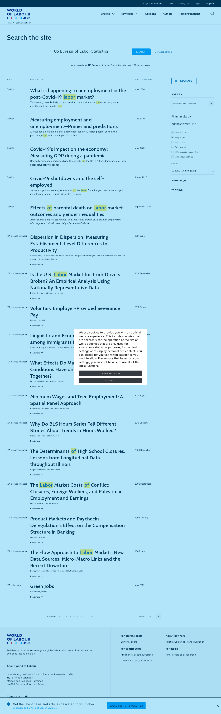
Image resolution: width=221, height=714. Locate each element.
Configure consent (110, 373)
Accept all (110, 381)
